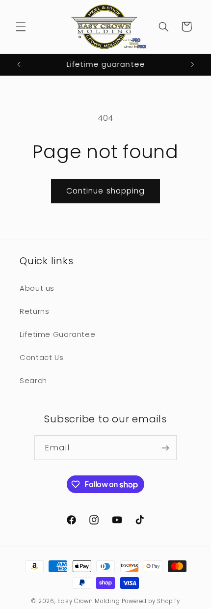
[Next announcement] (192, 65)
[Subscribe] (165, 448)
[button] (20, 26)
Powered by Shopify (151, 601)
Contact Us (41, 357)
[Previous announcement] (18, 65)
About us (37, 288)
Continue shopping (105, 190)
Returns (34, 311)
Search (33, 381)
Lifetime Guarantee (57, 334)
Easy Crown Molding (88, 601)
